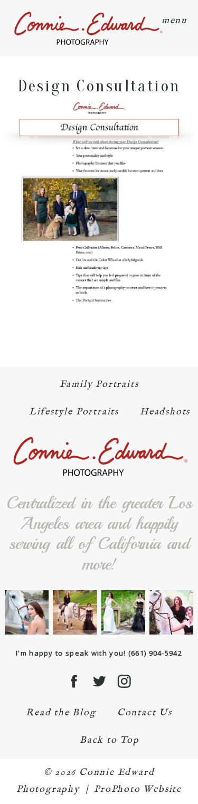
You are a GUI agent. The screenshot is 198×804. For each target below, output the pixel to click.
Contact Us (144, 713)
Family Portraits (99, 385)
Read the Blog (61, 713)
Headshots (165, 412)
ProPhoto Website (138, 789)
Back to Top (109, 740)
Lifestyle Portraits (74, 412)
